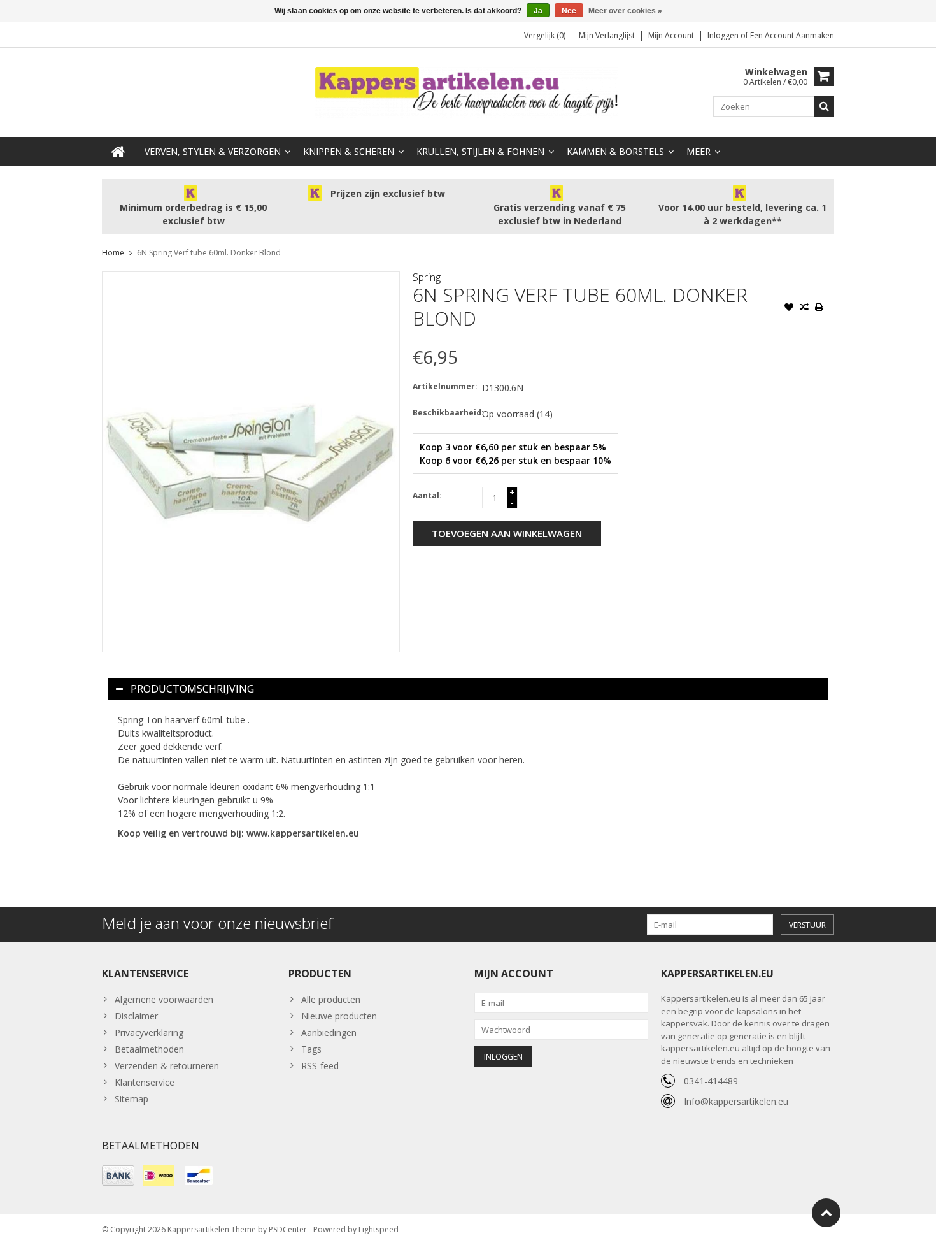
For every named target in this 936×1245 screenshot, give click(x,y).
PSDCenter (288, 1229)
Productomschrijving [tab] (192, 689)
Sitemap (131, 1099)
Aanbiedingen (329, 1032)
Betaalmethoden (149, 1049)
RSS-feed (320, 1066)
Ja (538, 10)
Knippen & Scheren (348, 151)
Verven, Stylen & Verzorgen (213, 151)
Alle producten (330, 999)
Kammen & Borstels (615, 151)
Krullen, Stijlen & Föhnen (480, 151)
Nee (569, 10)
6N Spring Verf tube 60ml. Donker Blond (209, 252)
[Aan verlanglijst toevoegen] (789, 308)
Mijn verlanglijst (607, 35)
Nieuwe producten (339, 1016)
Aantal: (427, 495)
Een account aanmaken (792, 35)
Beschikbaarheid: (444, 412)
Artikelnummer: (444, 386)
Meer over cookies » (625, 10)
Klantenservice (144, 1082)
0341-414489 (711, 1081)
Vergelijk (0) (544, 35)
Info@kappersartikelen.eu (736, 1101)
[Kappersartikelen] (468, 91)
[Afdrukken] (819, 308)
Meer (698, 151)
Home (113, 252)
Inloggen (724, 35)
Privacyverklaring (149, 1032)
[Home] (118, 152)
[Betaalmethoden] (118, 1175)
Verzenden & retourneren (167, 1066)
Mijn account (671, 35)
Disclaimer (136, 1016)
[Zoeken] (824, 106)
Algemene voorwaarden (164, 999)
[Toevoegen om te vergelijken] (804, 308)
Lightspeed (378, 1229)
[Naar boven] (826, 1212)
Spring (427, 277)
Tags (311, 1049)
